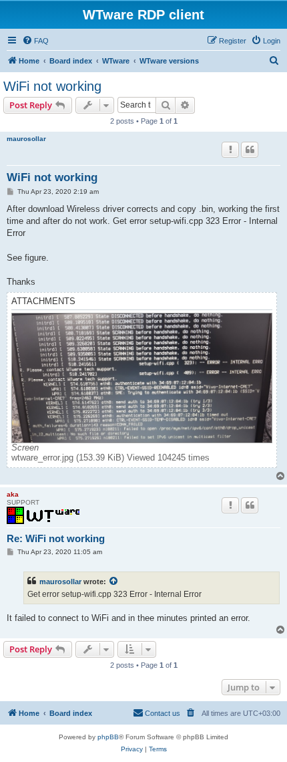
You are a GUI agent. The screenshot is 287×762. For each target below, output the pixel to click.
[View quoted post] (114, 582)
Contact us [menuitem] (162, 713)
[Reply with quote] (249, 150)
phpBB (108, 737)
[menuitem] (35, 41)
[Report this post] (230, 150)
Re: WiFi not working (56, 538)
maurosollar (26, 138)
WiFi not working (52, 86)
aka (13, 494)
